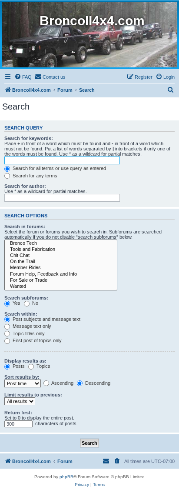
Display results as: (25, 360)
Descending (97, 383)
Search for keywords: (28, 138)
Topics (42, 366)
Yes (15, 303)
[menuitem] (23, 77)
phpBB (66, 476)
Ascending (61, 383)
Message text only (31, 326)
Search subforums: (26, 297)
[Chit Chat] (60, 256)
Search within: (20, 313)
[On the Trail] (60, 262)
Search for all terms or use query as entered (58, 168)
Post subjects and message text (45, 319)
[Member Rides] (60, 268)
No (34, 303)
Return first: (18, 412)
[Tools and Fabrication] (60, 249)
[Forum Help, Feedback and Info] (60, 274)
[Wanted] (60, 286)
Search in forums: (24, 226)
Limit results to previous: (33, 394)
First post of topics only (36, 340)
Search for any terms (34, 175)
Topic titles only (28, 333)
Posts (18, 366)
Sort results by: (22, 377)
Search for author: (25, 186)
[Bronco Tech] (60, 243)
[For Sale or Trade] (60, 280)
